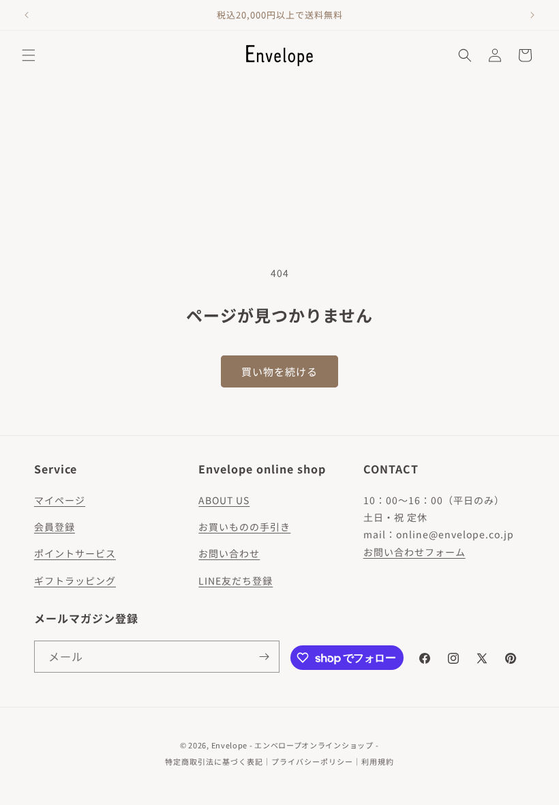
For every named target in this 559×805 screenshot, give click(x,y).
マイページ (59, 500)
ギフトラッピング (75, 580)
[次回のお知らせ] (532, 15)
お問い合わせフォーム (414, 552)
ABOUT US (224, 500)
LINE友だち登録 (235, 580)
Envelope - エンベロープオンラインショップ (292, 745)
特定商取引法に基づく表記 (214, 761)
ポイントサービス (75, 553)
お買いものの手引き (244, 526)
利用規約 (377, 761)
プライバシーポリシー (312, 761)
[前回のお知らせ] (27, 15)
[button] (29, 55)
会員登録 (54, 526)
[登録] (264, 657)
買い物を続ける (279, 371)
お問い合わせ (229, 553)
